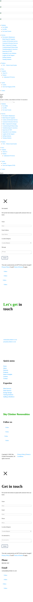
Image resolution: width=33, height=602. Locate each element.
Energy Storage (7, 392)
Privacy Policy (6, 267)
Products (5, 372)
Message (4, 247)
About (5, 368)
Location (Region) (6, 238)
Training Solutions (8, 394)
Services (5, 370)
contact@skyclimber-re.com (10, 339)
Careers (5, 376)
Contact (5, 378)
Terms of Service (18, 267)
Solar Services (7, 390)
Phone (3, 518)
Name (3, 221)
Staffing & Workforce (8, 396)
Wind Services (7, 388)
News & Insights (7, 374)
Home (5, 366)
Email (3, 510)
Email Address (5, 230)
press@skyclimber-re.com (9, 341)
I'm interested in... (6, 535)
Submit (5, 257)
